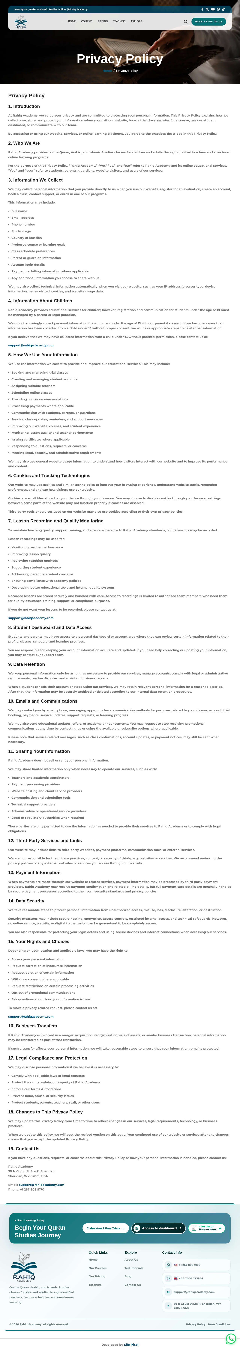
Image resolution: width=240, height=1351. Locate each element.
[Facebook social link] (202, 9)
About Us (131, 1259)
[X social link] (207, 9)
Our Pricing (97, 1276)
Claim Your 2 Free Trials (103, 1228)
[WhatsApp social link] (218, 9)
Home (107, 71)
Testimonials (133, 1268)
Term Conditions (219, 1324)
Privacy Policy (196, 1324)
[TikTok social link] (223, 9)
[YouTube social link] (213, 9)
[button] (231, 1339)
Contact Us (132, 1285)
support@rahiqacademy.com (31, 345)
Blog (127, 1276)
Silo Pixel (131, 1344)
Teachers (95, 1285)
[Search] (186, 21)
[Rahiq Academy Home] (23, 1266)
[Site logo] (21, 21)
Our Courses (97, 1268)
